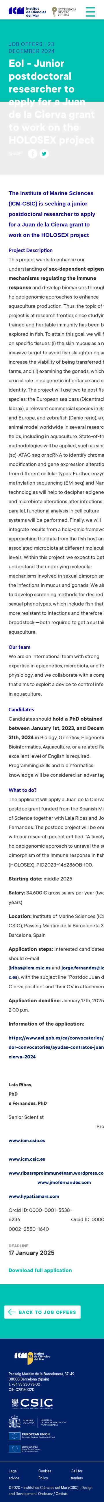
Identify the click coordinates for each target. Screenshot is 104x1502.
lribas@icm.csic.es (30, 968)
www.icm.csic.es (27, 1141)
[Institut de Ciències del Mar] (27, 12)
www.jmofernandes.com (64, 1182)
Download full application (40, 1271)
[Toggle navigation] (88, 12)
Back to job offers (47, 1312)
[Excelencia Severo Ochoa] (64, 12)
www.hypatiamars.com (34, 1196)
